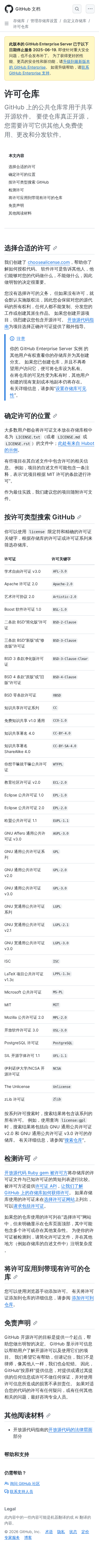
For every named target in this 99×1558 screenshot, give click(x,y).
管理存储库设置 (44, 20)
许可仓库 (21, 26)
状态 (73, 1531)
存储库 (19, 20)
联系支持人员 (21, 1491)
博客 (28, 1537)
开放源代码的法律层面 (70, 1429)
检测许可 (17, 1158)
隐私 (61, 1531)
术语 (49, 1531)
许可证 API (46, 1186)
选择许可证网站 (59, 1199)
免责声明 (17, 1323)
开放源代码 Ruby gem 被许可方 (36, 1172)
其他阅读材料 (24, 1415)
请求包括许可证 (28, 1206)
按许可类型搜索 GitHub (39, 517)
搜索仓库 (73, 1140)
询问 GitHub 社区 (25, 1483)
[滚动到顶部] (86, 1545)
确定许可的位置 (27, 416)
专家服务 (12, 1537)
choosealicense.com (49, 262)
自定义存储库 (74, 20)
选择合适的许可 (27, 248)
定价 (85, 1531)
